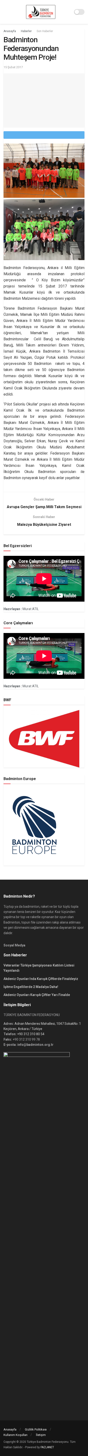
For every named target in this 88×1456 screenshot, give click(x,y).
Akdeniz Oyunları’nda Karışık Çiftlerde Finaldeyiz (41, 979)
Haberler (26, 31)
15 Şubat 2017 (13, 67)
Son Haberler (45, 31)
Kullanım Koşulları (15, 1435)
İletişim (41, 1435)
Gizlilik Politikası (36, 1429)
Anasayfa (10, 31)
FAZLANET (47, 1447)
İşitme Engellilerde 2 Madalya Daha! (31, 987)
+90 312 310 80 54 (30, 1034)
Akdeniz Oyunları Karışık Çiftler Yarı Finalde (37, 995)
